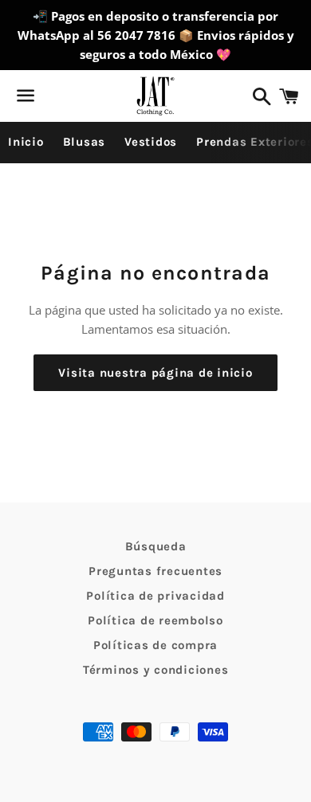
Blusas (84, 142)
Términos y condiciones (156, 670)
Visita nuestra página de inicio (155, 373)
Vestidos (150, 142)
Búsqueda (156, 546)
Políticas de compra (155, 645)
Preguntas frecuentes (155, 571)
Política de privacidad (155, 596)
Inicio (26, 142)
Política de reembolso (155, 620)
